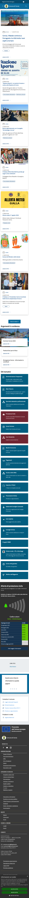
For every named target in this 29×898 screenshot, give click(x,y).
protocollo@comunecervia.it (11, 846)
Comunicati (6, 817)
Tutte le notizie (13, 321)
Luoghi (4, 826)
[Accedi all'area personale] (23, 1)
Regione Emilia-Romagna (8, 2)
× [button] (27, 876)
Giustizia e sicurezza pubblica (10, 799)
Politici (4, 763)
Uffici (4, 759)
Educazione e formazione (9, 797)
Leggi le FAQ (6, 865)
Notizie (7, 32)
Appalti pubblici (7, 784)
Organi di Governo (7, 754)
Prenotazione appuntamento (10, 861)
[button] (14, 895)
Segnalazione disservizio (9, 863)
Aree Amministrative (8, 756)
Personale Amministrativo (9, 765)
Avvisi (4, 819)
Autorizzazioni (6, 808)
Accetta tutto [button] (14, 889)
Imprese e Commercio (8, 781)
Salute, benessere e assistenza (10, 806)
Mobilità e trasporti (7, 790)
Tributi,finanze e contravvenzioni (11, 801)
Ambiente (5, 803)
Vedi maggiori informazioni (14, 648)
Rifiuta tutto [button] (14, 892)
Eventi (4, 828)
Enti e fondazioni (7, 761)
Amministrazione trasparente (10, 875)
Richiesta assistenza (8, 868)
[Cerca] (26, 6)
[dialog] (14, 886)
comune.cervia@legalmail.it (10, 844)
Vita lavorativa (6, 779)
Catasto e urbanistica (8, 786)
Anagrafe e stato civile (8, 775)
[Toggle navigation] (3, 6)
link (1, 886)
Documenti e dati (7, 768)
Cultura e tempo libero (8, 777)
